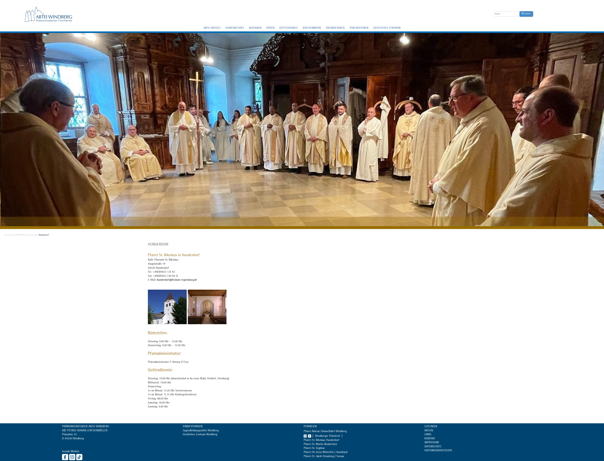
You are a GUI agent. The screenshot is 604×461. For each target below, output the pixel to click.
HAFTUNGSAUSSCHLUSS (438, 450)
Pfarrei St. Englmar (314, 448)
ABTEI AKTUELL (212, 28)
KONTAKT (429, 438)
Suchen (527, 14)
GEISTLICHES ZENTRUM (386, 28)
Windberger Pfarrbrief (328, 436)
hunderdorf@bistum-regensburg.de (177, 280)
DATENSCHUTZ (433, 446)
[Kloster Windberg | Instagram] (72, 457)
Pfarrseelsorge (31, 235)
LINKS (427, 434)
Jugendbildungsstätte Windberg (201, 430)
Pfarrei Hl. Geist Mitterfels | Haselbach (326, 452)
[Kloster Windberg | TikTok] (79, 457)
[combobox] (507, 14)
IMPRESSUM (431, 442)
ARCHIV (428, 430)
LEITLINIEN (430, 426)
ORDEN (270, 28)
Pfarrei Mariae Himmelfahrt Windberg (325, 431)
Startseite (8, 235)
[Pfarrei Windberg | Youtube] (309, 436)
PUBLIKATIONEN (359, 28)
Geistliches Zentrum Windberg (200, 434)
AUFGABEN (255, 28)
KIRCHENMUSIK (312, 28)
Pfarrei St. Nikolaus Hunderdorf (321, 440)
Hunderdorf (158, 245)
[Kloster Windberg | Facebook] (65, 457)
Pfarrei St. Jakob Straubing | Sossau (324, 456)
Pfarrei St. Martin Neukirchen (320, 444)
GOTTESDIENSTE (288, 28)
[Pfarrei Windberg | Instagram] (305, 436)
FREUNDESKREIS (335, 28)
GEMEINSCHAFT (235, 28)
